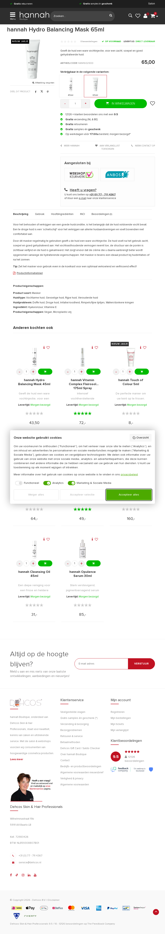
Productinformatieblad (30, 273)
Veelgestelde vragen (72, 712)
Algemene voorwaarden (74, 784)
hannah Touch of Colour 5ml (130, 382)
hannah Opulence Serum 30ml (82, 573)
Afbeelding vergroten (44, 83)
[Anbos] (117, 175)
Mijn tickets (117, 724)
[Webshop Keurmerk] (82, 175)
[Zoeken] (111, 16)
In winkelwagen (123, 103)
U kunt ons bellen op (90, 194)
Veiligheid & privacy (71, 778)
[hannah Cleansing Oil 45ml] (34, 548)
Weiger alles (36, 494)
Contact (65, 760)
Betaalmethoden (70, 742)
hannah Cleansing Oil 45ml (34, 573)
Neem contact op (144, 146)
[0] (153, 16)
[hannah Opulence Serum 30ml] (82, 548)
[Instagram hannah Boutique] (23, 875)
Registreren (118, 712)
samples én (97, 4)
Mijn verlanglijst (120, 730)
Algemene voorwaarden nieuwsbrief (81, 772)
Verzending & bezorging (74, 724)
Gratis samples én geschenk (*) (78, 718)
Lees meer (16, 759)
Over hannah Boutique (73, 754)
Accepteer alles (129, 494)
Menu (13, 19)
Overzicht (142, 437)
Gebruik (39, 214)
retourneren (23, 4)
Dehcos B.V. (39, 900)
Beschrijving (20, 214)
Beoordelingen (102, 214)
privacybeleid (129, 474)
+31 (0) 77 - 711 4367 (30, 855)
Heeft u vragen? (83, 190)
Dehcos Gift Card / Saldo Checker (80, 748)
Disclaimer (54, 900)
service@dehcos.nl (30, 862)
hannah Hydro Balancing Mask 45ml (34, 382)
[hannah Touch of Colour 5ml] (130, 357)
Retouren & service (71, 736)
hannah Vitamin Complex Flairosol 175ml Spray (82, 384)
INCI (82, 214)
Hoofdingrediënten (62, 214)
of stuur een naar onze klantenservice (90, 198)
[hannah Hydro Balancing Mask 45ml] (34, 357)
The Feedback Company (101, 924)
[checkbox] (26, 483)
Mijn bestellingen (121, 718)
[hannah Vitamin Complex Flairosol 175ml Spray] (82, 357)
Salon (151, 3)
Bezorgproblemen (71, 730)
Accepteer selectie (82, 494)
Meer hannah (71, 146)
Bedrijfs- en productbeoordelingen (80, 766)
